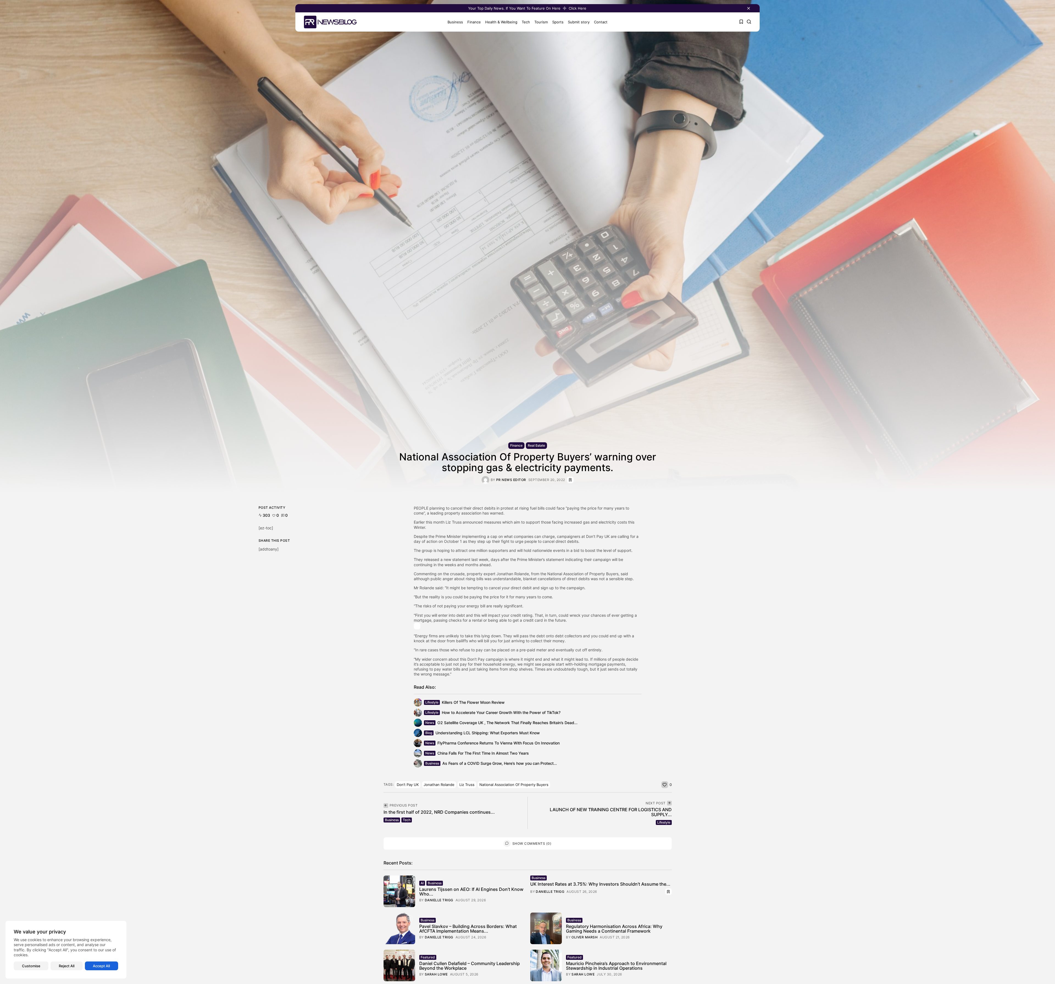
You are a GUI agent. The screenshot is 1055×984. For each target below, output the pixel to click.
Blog (428, 733)
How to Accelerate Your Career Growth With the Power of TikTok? (501, 712)
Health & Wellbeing (501, 22)
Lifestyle (431, 702)
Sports (557, 22)
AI (422, 883)
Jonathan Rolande (439, 784)
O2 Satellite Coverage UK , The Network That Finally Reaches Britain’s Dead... (507, 722)
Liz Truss (466, 784)
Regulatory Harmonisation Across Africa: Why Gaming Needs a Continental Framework (614, 929)
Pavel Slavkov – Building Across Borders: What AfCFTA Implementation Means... (468, 929)
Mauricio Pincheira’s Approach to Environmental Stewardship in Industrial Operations (616, 966)
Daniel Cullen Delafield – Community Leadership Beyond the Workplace (469, 966)
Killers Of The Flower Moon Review (473, 702)
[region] (65, 950)
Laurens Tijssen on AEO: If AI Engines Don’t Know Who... (471, 891)
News (429, 723)
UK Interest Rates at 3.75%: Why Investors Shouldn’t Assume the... (600, 884)
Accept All (101, 966)
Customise (31, 966)
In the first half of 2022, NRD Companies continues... (439, 812)
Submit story (579, 22)
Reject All (66, 966)
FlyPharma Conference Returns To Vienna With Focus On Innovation (498, 743)
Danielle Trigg (439, 900)
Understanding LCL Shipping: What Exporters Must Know (487, 732)
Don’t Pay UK (408, 784)
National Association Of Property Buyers (513, 784)
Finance (474, 22)
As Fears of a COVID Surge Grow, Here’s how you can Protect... (499, 763)
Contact (600, 22)
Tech (526, 22)
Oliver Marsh (584, 937)
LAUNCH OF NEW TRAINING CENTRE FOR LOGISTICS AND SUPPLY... (611, 812)
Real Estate (536, 445)
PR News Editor (511, 480)
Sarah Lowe (436, 974)
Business (455, 22)
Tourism (541, 22)
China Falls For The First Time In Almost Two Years (483, 753)
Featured (428, 957)
